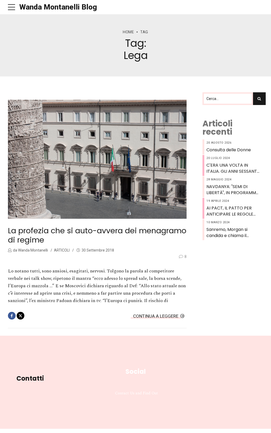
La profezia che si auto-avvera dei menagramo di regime (97, 235)
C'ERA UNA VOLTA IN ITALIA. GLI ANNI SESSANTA (233, 168)
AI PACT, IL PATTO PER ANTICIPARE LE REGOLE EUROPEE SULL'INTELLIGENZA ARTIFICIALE (229, 211)
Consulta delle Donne (228, 150)
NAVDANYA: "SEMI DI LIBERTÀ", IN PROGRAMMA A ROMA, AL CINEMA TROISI (232, 190)
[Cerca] (259, 98)
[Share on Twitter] (20, 316)
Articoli (62, 250)
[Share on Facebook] (12, 316)
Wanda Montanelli (32, 250)
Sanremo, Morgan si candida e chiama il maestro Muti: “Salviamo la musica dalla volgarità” (232, 233)
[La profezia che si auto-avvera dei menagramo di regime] (97, 159)
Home (128, 32)
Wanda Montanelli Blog (58, 7)
